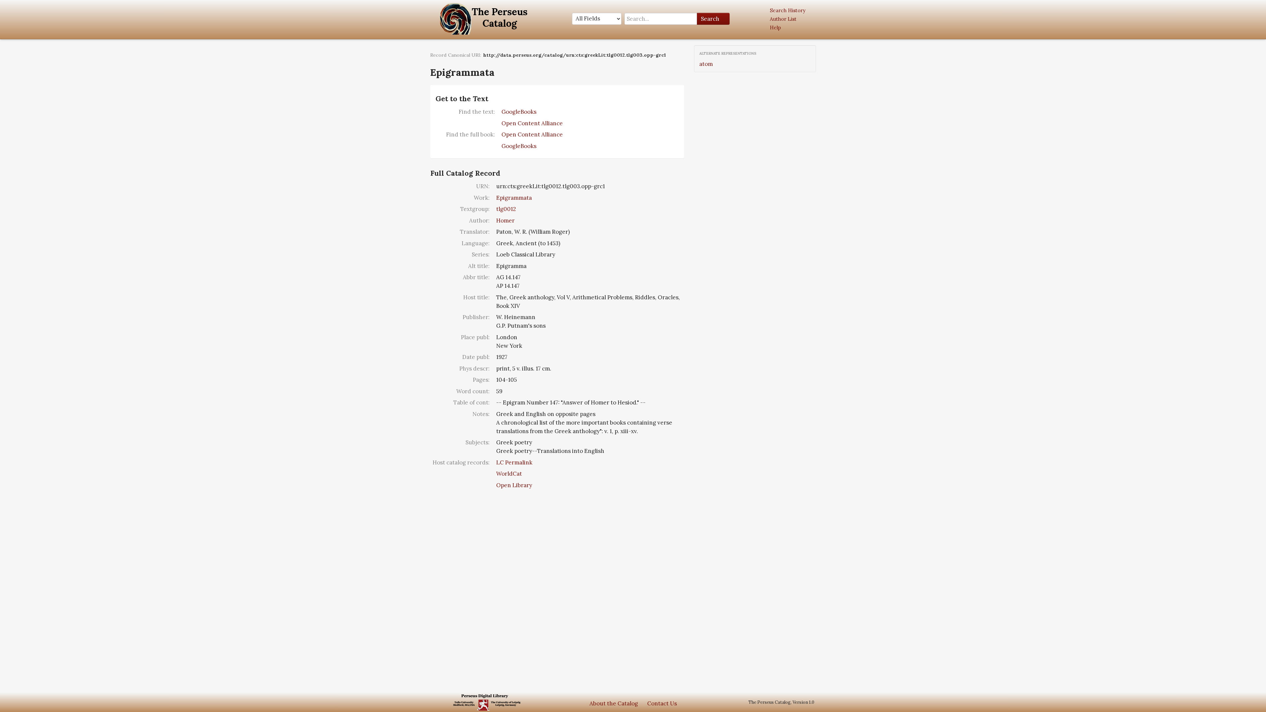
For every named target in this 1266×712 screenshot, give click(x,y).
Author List (783, 19)
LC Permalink (514, 462)
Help (775, 27)
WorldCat (509, 473)
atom (706, 64)
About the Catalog (613, 703)
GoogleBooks (518, 111)
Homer (505, 220)
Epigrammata (514, 197)
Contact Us (662, 703)
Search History (787, 10)
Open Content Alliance (532, 123)
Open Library (514, 485)
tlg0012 (506, 209)
